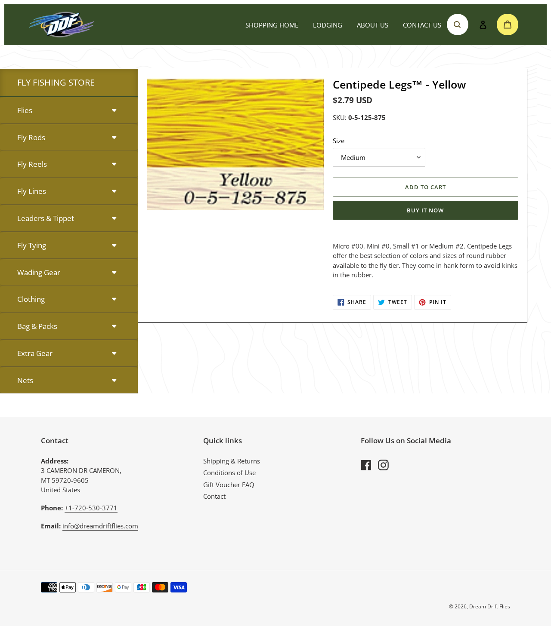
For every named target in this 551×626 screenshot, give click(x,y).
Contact (214, 496)
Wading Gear (38, 272)
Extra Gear (35, 353)
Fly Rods (31, 137)
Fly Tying (31, 245)
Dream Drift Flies (489, 606)
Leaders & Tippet (45, 218)
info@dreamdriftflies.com (100, 526)
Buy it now (425, 210)
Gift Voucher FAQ (228, 484)
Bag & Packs (37, 326)
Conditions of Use (229, 472)
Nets (25, 380)
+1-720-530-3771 (91, 507)
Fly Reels (32, 164)
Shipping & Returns (231, 461)
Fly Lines (31, 191)
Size (338, 140)
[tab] (69, 111)
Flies (24, 110)
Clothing (31, 299)
